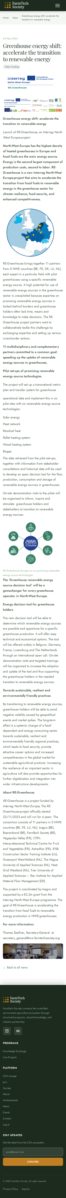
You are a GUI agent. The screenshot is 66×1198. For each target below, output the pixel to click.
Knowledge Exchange (14, 1051)
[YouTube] (18, 1031)
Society (7, 1088)
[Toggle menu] (58, 5)
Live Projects (10, 1057)
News (15, 17)
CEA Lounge (9, 1076)
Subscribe (33, 1161)
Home (6, 17)
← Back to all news (15, 967)
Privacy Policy (10, 1189)
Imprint (25, 1189)
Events (6, 1112)
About (6, 1094)
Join (5, 1082)
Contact (7, 1118)
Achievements (10, 1100)
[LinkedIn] (7, 1031)
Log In (6, 1124)
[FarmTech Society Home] (16, 5)
